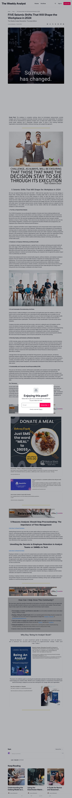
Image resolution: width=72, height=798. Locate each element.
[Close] (52, 385)
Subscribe (44, 405)
